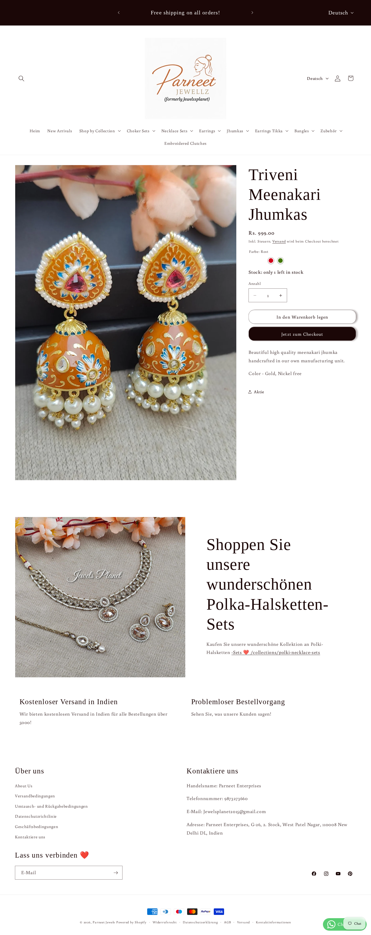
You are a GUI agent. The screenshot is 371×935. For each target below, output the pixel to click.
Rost (252, 260)
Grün (280, 260)
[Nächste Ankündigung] (252, 12)
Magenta (290, 260)
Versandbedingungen (35, 795)
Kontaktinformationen (273, 922)
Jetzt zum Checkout (302, 334)
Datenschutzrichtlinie (36, 816)
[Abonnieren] (115, 873)
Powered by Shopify (131, 922)
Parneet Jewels (104, 922)
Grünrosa (261, 260)
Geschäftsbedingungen (36, 826)
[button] (21, 78)
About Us (23, 785)
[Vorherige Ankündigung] (119, 12)
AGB (227, 922)
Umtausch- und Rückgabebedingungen (51, 806)
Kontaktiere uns (30, 836)
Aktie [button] (259, 392)
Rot (271, 260)
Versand (279, 241)
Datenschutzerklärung (200, 922)
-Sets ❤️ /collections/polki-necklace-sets (275, 652)
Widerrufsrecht (165, 922)
